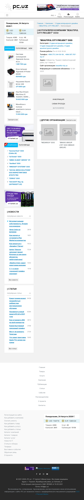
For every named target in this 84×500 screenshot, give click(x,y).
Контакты (42, 405)
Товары (42, 371)
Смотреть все (71, 120)
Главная (40, 23)
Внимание (9, 48)
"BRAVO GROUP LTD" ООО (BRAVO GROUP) (67, 144)
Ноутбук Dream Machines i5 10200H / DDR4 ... (23, 94)
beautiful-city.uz (61, 65)
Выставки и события (12, 449)
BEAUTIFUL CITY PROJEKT (49, 26)
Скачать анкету (10, 421)
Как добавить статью (12, 429)
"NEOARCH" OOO (48, 142)
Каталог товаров (10, 435)
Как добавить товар (12, 423)
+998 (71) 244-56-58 (56, 54)
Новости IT (8, 441)
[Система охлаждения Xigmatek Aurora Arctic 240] (11, 57)
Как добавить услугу (12, 426)
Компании (49, 23)
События (42, 393)
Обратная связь (10, 452)
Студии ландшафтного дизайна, (52, 46)
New (30, 48)
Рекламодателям (42, 397)
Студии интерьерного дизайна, (61, 43)
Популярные (21, 48)
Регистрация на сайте (13, 415)
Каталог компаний (11, 432)
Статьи (42, 388)
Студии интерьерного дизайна (66, 23)
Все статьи (13, 348)
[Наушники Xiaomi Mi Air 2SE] (11, 84)
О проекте (42, 401)
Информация (58, 99)
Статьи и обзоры (11, 444)
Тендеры (7, 447)
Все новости (13, 280)
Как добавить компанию (13, 418)
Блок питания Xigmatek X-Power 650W (23, 71)
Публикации (42, 384)
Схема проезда (58, 104)
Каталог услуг (9, 438)
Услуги (42, 376)
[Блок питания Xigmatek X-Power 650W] (11, 72)
